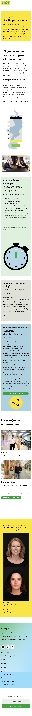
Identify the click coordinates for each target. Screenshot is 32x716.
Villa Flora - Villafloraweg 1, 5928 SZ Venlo (13, 640)
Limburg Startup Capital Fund (14, 381)
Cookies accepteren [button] (15, 706)
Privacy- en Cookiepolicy (8, 685)
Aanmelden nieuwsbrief (8, 681)
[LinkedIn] (3, 647)
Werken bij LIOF (6, 674)
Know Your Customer (7, 688)
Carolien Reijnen (8, 609)
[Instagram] (8, 647)
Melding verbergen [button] (16, 701)
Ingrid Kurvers (7, 602)
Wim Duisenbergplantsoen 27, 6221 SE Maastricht (16, 636)
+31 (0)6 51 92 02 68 (9, 612)
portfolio (6, 104)
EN (25, 3)
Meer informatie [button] (23, 696)
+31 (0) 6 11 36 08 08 (9, 605)
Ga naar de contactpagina (15, 393)
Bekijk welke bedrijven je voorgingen (14, 316)
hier (5, 456)
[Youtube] (12, 647)
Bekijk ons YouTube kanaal (11, 498)
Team (2, 678)
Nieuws (3, 668)
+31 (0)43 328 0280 (7, 633)
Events (3, 671)
